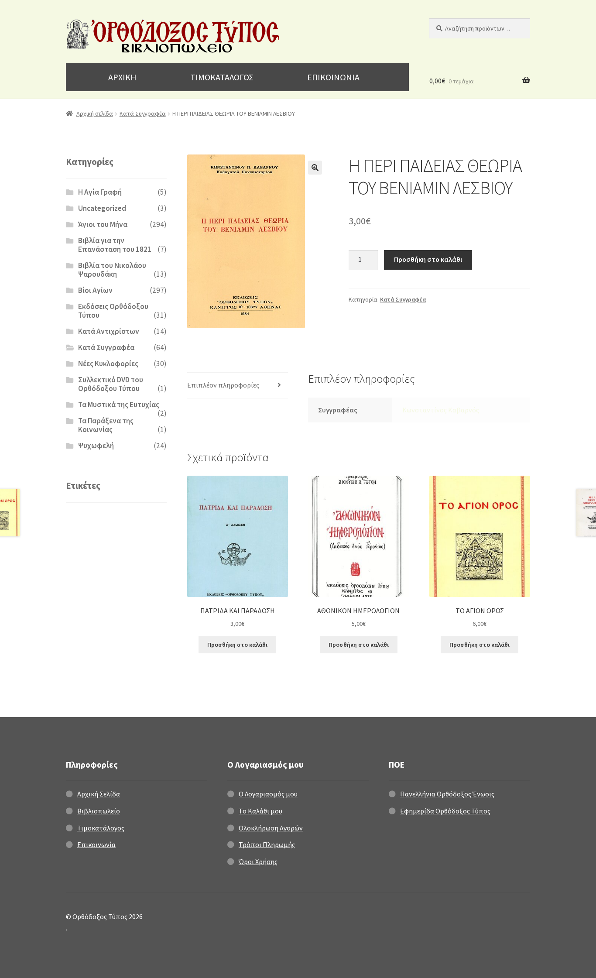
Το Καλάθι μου (260, 810)
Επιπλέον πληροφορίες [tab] (223, 385)
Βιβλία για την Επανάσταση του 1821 (114, 245)
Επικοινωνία (96, 844)
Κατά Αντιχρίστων (108, 331)
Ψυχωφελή (96, 445)
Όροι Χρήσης (258, 861)
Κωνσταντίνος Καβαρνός (440, 409)
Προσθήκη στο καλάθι (428, 259)
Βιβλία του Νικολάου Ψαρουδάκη (112, 270)
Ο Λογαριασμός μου (268, 793)
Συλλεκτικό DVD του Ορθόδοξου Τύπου (110, 384)
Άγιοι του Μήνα (102, 224)
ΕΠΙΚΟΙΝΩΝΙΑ (333, 77)
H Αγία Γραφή (100, 192)
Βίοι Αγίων (95, 290)
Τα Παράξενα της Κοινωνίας (106, 425)
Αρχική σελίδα (94, 113)
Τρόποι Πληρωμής (267, 844)
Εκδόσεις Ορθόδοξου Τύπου (113, 311)
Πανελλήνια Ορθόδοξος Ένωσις (447, 793)
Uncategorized (102, 208)
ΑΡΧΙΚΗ (122, 77)
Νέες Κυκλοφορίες (108, 363)
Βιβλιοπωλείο (98, 810)
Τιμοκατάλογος (100, 828)
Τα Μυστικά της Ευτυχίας (118, 404)
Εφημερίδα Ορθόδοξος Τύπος (445, 810)
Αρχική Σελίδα (98, 793)
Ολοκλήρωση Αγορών (271, 828)
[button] (315, 168)
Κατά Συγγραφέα (143, 113)
